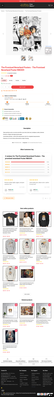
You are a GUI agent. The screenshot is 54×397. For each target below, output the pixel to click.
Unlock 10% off (3, 390)
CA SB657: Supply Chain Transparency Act (24, 385)
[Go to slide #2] (30, 58)
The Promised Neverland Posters (33, 11)
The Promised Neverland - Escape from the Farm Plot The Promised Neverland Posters (10, 322)
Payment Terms (35, 377)
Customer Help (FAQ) (36, 384)
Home (2, 11)
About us (22, 373)
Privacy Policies (23, 377)
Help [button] (51, 395)
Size (2, 78)
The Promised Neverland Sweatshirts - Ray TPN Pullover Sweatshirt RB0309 (26, 257)
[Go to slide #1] (23, 58)
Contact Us (34, 382)
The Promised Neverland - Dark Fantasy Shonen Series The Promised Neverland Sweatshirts (26, 230)
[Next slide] (50, 33)
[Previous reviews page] (43, 198)
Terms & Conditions (24, 375)
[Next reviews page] (50, 198)
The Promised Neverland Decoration (15, 11)
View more (27, 294)
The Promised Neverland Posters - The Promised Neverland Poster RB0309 (10, 347)
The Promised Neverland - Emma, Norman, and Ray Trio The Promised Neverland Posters (43, 322)
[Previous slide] (3, 33)
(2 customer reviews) (11, 73)
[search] (49, 5)
